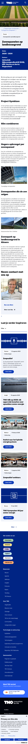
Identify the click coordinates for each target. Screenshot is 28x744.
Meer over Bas (8, 309)
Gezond (7, 544)
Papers (6, 589)
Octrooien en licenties (10, 647)
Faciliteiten (7, 633)
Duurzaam (8, 540)
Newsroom (6, 569)
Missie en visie (8, 608)
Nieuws (7, 572)
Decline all (20, 739)
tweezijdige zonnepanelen (8, 160)
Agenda (7, 576)
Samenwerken (7, 655)
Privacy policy (11, 735)
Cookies (6, 709)
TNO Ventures (8, 669)
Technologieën (8, 640)
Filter (2, 328)
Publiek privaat (8, 662)
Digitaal (7, 553)
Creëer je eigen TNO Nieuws (14, 692)
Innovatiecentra (9, 672)
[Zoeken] (25, 2)
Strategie (7, 611)
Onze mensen (8, 615)
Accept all (7, 739)
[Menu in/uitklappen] (2, 2)
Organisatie (8, 604)
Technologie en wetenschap (11, 630)
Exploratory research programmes (14, 643)
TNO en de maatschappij (11, 618)
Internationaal (8, 675)
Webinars (7, 579)
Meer (12, 527)
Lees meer (8, 372)
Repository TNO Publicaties (12, 650)
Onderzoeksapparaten (11, 637)
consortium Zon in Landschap (11, 118)
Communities (8, 621)
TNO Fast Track (8, 665)
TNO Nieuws (8, 596)
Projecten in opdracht (10, 659)
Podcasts (7, 586)
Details (2, 735)
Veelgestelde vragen (10, 625)
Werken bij (8, 562)
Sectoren (8, 558)
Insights (7, 583)
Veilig (6, 549)
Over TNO (6, 601)
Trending (7, 593)
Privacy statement (9, 713)
